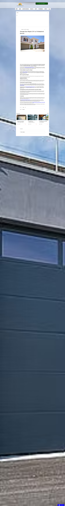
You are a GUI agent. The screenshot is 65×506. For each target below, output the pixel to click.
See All (47, 113)
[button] (47, 12)
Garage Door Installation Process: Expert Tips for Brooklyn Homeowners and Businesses (21, 121)
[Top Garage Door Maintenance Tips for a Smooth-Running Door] (32, 117)
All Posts (17, 12)
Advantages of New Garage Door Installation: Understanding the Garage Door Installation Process (43, 121)
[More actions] (44, 29)
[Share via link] (25, 107)
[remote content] (32, 84)
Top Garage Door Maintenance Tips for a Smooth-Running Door (31, 121)
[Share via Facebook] (20, 107)
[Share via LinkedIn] (23, 107)
